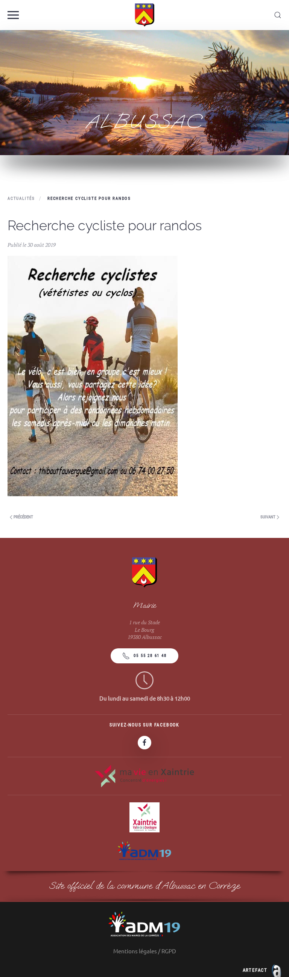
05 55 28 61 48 (150, 655)
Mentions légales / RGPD (144, 950)
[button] (13, 15)
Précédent (22, 517)
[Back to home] (145, 15)
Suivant (268, 517)
